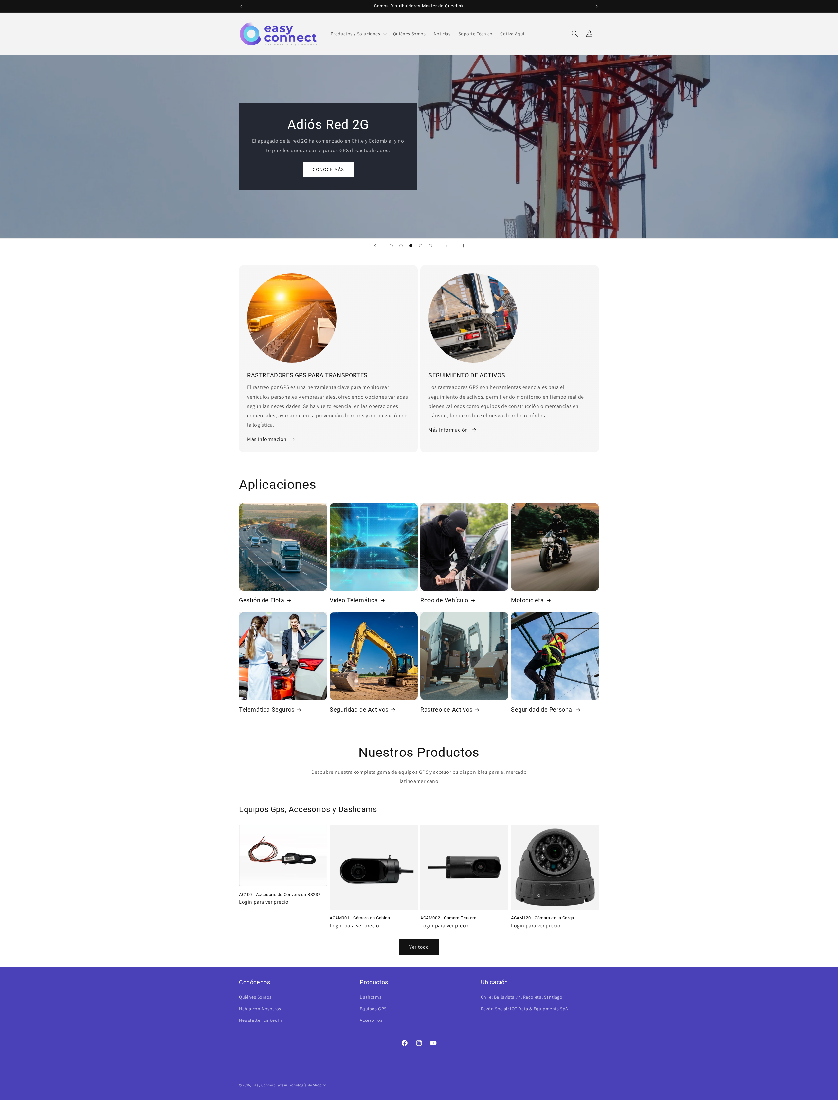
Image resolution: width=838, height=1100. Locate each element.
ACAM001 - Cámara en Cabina (360, 917)
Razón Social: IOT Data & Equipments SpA (524, 1009)
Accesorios (371, 1020)
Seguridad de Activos (359, 709)
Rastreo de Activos (446, 709)
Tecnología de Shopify (307, 1085)
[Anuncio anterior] (241, 6)
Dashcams (370, 997)
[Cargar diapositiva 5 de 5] (430, 246)
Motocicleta (527, 600)
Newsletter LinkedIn (260, 1020)
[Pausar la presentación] (463, 246)
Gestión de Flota (261, 600)
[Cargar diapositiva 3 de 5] (411, 246)
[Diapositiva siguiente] (446, 246)
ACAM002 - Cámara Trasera (448, 917)
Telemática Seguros (267, 709)
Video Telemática (354, 600)
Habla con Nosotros (260, 1009)
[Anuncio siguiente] (597, 6)
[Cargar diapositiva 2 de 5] (401, 246)
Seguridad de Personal (542, 709)
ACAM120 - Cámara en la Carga (542, 917)
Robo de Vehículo (444, 600)
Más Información (267, 439)
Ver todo (419, 947)
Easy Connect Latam (269, 1085)
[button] (358, 34)
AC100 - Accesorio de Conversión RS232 (279, 894)
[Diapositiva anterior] (375, 246)
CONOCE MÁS (419, 174)
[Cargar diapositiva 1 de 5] (391, 246)
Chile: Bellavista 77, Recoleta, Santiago (522, 997)
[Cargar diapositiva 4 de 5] (421, 246)
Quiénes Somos (255, 997)
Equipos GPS (373, 1009)
